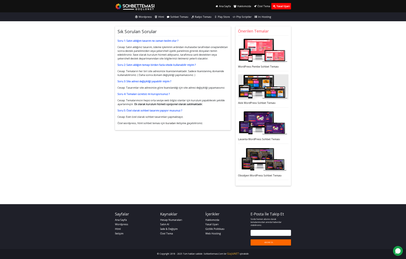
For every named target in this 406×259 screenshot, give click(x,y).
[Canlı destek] (398, 251)
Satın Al (164, 224)
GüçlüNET (233, 253)
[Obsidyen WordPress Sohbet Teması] (263, 159)
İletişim (119, 233)
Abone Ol (268, 242)
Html (161, 17)
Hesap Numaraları (171, 220)
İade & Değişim (169, 229)
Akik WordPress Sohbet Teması (256, 103)
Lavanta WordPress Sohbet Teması (259, 139)
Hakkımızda (244, 6)
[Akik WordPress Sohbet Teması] (263, 87)
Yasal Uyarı (283, 6)
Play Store (223, 17)
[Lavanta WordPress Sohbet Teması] (263, 123)
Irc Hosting (264, 17)
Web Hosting (213, 233)
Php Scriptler (244, 17)
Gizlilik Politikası (214, 229)
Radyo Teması (202, 17)
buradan (171, 123)
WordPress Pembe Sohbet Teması (258, 66)
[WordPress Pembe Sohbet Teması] (263, 50)
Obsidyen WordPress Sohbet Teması (260, 175)
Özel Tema (263, 6)
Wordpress (145, 17)
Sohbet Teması (179, 17)
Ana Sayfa (224, 6)
